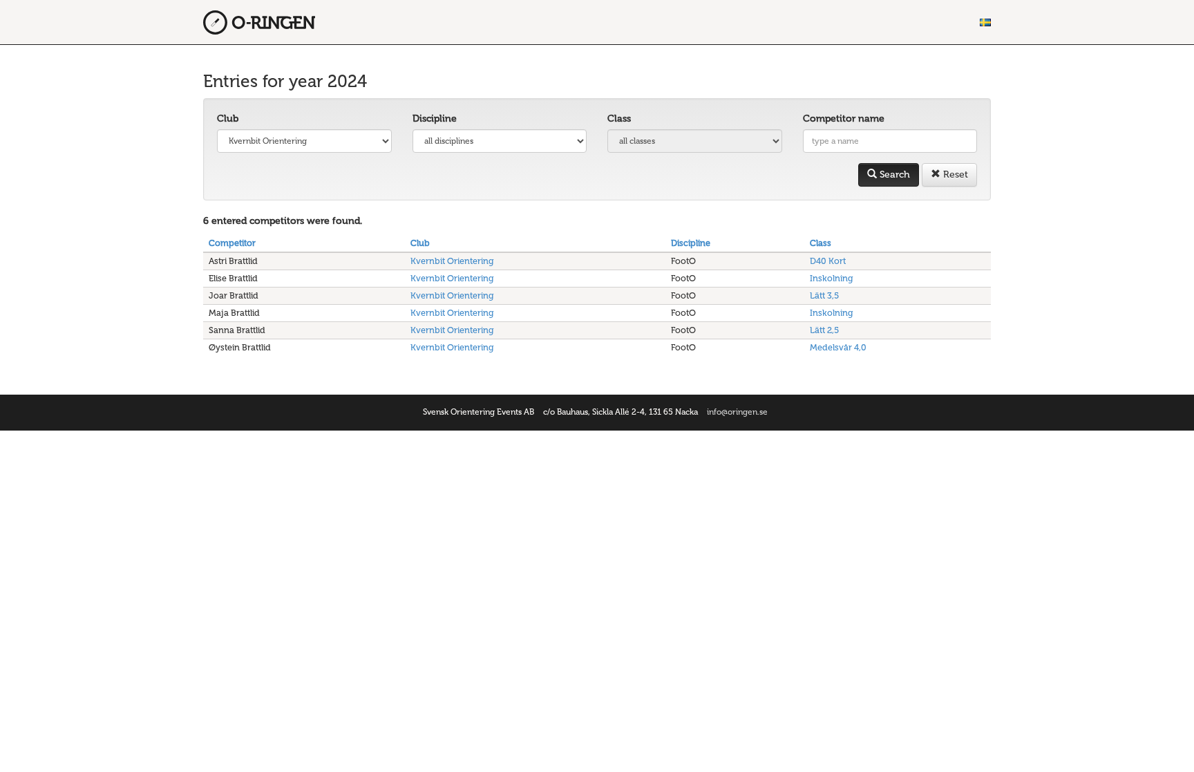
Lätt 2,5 (824, 330)
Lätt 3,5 (824, 295)
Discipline (435, 118)
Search (893, 174)
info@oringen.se (737, 412)
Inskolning (831, 278)
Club (227, 118)
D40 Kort (828, 261)
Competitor (232, 243)
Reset (954, 174)
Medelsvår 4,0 (838, 347)
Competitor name (843, 118)
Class (619, 118)
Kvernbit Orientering (452, 261)
